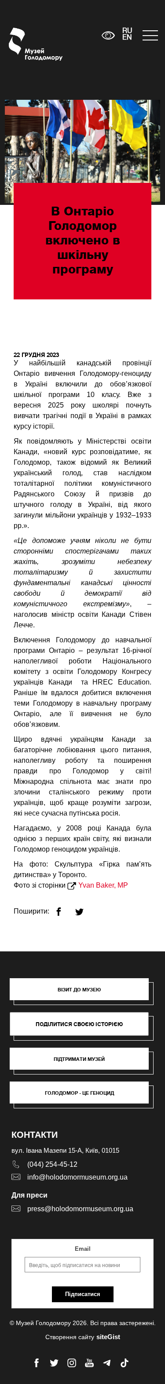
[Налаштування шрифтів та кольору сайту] (108, 35)
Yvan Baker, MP (104, 885)
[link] (84, 1063)
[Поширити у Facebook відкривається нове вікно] (64, 908)
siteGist (108, 1336)
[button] (84, 993)
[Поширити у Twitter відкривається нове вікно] (84, 908)
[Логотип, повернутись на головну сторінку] (25, 44)
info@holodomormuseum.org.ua (77, 1177)
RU (127, 31)
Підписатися (82, 1294)
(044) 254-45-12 (52, 1164)
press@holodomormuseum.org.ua (80, 1209)
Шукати (67, 35)
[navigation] (149, 35)
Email (83, 1249)
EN (127, 38)
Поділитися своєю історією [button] (79, 1024)
